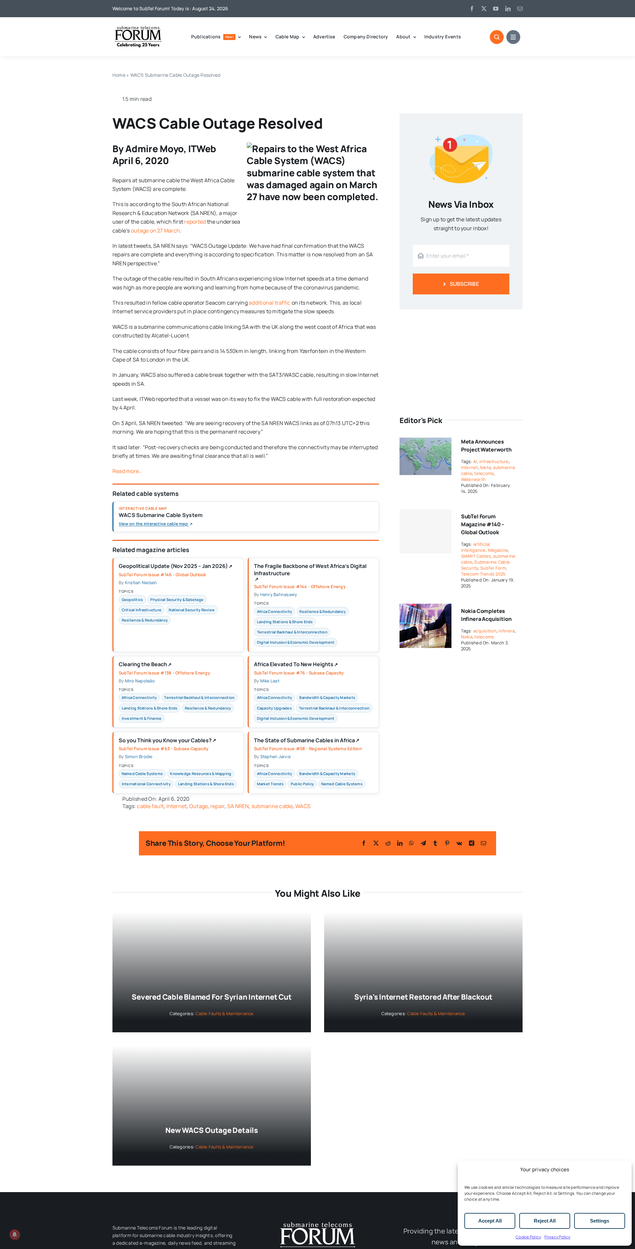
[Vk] (459, 843)
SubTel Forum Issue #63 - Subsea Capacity (164, 749)
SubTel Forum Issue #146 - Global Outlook (162, 575)
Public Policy (302, 783)
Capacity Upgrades (274, 708)
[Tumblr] (435, 843)
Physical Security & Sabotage (176, 599)
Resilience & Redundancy (145, 620)
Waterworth (473, 479)
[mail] (520, 8)
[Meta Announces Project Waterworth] (425, 438)
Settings (599, 1221)
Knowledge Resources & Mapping (200, 773)
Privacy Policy (557, 1237)
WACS (303, 806)
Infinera (506, 631)
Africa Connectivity (274, 611)
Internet (176, 806)
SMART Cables (476, 556)
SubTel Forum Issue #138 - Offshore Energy (164, 673)
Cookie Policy (528, 1237)
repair (217, 806)
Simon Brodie (138, 756)
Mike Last (269, 681)
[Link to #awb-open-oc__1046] (497, 37)
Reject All (545, 1221)
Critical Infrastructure (142, 609)
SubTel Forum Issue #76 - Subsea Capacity (299, 673)
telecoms (484, 473)
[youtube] (495, 8)
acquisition (484, 631)
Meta (485, 467)
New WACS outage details (211, 1130)
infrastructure (494, 461)
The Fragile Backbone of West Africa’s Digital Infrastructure (310, 572)
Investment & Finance (142, 718)
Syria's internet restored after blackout (423, 997)
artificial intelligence (475, 547)
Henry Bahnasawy (278, 594)
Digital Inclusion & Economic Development (296, 642)
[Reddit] (388, 843)
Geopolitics (132, 599)
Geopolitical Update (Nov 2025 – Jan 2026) (176, 566)
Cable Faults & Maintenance (224, 1013)
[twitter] (484, 8)
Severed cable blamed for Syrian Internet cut (211, 997)
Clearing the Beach (145, 664)
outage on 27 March (155, 230)
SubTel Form (493, 568)
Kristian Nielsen (141, 582)
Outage (198, 806)
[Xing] (472, 843)
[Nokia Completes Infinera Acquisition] (425, 608)
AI (475, 461)
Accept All (490, 1221)
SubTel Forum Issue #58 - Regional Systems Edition (308, 749)
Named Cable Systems (142, 773)
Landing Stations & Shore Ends (285, 621)
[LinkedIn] (400, 843)
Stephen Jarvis (275, 756)
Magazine (498, 550)
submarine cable (272, 806)
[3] (317, 1221)
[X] (376, 843)
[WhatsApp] (411, 843)
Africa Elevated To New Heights (296, 664)
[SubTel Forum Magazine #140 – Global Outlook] (425, 531)
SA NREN (238, 806)
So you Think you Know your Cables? (167, 740)
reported (195, 221)
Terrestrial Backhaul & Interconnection (292, 631)
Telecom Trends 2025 (483, 574)
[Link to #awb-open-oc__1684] (513, 37)
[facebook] (472, 8)
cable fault (150, 806)
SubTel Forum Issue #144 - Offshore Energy (300, 586)
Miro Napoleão (140, 681)
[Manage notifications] (14, 1234)
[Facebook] (364, 843)
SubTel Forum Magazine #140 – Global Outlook (483, 524)
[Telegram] (423, 843)
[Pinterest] (447, 843)
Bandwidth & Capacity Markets (327, 697)
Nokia (466, 637)
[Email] (483, 843)
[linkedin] (508, 8)
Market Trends (270, 783)
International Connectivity (146, 783)
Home (118, 75)
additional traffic (269, 302)
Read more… (127, 471)
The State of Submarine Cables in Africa (307, 740)
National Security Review (192, 609)
